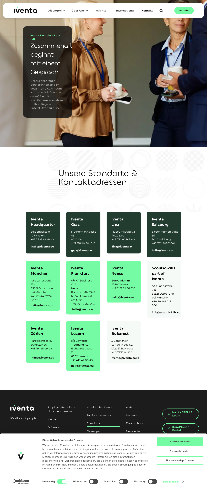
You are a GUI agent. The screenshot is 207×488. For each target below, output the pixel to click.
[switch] (93, 481)
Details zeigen (171, 481)
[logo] (25, 8)
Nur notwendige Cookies (180, 460)
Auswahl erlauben (180, 451)
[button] (161, 11)
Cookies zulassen (180, 441)
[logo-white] (22, 405)
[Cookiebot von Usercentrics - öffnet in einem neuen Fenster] (21, 481)
